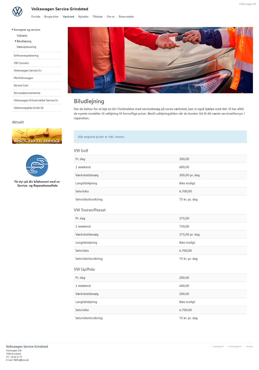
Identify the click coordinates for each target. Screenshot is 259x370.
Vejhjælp (22, 35)
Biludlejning (24, 41)
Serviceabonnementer (27, 93)
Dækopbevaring (26, 47)
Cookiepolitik (218, 346)
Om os (111, 16)
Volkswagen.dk (247, 3)
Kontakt (249, 346)
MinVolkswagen (23, 78)
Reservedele (126, 16)
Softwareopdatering (26, 55)
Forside (35, 16)
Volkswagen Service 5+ (28, 70)
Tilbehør (98, 16)
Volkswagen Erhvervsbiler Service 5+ (36, 100)
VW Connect (21, 63)
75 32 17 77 (16, 356)
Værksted (68, 16)
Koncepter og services (27, 29)
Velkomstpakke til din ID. (29, 108)
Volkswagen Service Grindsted (59, 8)
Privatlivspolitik (234, 346)
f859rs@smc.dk (21, 359)
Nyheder (83, 16)
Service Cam (21, 85)
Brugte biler (51, 16)
